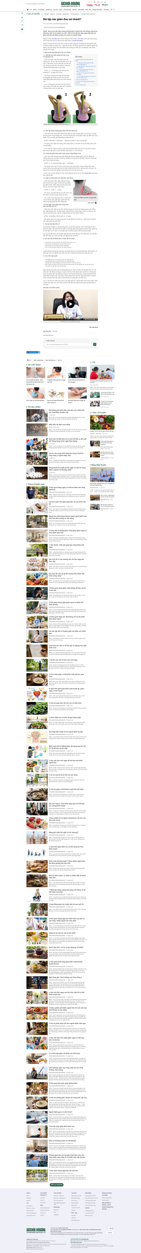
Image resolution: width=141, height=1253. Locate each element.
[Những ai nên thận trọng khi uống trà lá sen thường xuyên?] (95, 454)
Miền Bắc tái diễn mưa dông (59, 425)
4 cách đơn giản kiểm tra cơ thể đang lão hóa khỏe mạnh (66, 848)
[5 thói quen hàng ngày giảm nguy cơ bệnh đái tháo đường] (37, 607)
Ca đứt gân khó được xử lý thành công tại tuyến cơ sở (107, 393)
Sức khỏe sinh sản (89, 1213)
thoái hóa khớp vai (50, 360)
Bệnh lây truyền (88, 1215)
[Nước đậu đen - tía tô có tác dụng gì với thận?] (37, 952)
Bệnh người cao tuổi (76, 1195)
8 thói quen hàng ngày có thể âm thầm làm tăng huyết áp (67, 488)
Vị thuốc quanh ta (74, 14)
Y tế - (91, 385)
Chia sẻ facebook (33, 352)
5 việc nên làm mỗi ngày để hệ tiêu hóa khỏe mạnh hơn (66, 762)
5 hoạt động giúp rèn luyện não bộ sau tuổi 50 (66, 904)
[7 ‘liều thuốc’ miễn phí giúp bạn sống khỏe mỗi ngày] (37, 550)
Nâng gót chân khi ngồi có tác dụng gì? (63, 832)
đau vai (56, 38)
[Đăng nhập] (105, 2)
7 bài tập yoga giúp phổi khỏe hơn (61, 1126)
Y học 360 (55, 9)
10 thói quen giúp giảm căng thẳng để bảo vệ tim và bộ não (67, 589)
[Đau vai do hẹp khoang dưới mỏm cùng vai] (56, 393)
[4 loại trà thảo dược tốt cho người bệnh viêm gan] (37, 1028)
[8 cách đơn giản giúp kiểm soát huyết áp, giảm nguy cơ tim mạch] (37, 694)
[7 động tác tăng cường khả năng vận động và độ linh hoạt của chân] (37, 895)
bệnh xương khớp (38, 360)
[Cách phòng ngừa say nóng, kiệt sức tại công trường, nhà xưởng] (37, 1073)
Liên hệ (110, 1232)
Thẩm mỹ (73, 1217)
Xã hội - (51, 427)
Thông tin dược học (45, 1210)
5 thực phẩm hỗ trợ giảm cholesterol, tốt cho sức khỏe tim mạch (67, 819)
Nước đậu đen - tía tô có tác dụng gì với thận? (66, 947)
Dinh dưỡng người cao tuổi (91, 1198)
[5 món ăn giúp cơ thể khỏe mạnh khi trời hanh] (37, 794)
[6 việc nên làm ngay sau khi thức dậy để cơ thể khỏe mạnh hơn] (37, 997)
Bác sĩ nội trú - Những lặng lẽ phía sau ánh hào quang (107, 496)
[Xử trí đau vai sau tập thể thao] (35, 393)
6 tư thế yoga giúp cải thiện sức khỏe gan (64, 1053)
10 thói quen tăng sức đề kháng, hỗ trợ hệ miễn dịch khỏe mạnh (67, 618)
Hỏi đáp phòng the (89, 1210)
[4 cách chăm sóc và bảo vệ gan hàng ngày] (37, 722)
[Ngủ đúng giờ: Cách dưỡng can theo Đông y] (37, 982)
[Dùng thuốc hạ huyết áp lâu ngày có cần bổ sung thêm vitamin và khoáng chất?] (37, 473)
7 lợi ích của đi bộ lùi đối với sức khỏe (63, 775)
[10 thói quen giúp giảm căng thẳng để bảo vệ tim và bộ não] (37, 593)
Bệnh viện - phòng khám (63, 14)
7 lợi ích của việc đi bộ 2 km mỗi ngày (63, 660)
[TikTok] (89, 2)
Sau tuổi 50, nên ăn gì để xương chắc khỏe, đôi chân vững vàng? (66, 575)
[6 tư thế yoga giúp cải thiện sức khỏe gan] (37, 1058)
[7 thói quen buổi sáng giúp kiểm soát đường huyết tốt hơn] (37, 967)
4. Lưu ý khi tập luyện (80, 85)
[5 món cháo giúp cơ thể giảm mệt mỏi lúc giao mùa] (37, 679)
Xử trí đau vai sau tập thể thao (35, 400)
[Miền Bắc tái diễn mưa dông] (37, 429)
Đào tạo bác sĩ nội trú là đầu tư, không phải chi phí (107, 505)
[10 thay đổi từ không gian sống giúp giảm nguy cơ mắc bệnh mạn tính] (37, 535)
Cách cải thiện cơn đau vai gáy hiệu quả (85, 198)
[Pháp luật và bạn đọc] (97, 5)
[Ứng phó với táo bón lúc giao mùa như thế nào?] (102, 422)
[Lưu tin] (22, 25)
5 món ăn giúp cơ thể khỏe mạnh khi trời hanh (66, 789)
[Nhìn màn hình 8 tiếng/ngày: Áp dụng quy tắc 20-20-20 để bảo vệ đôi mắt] (37, 751)
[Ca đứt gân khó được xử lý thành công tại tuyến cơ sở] (95, 395)
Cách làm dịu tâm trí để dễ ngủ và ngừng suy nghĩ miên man (67, 647)
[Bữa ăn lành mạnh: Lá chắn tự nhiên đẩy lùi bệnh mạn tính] (37, 880)
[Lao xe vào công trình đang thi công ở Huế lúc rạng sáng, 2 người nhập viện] (37, 458)
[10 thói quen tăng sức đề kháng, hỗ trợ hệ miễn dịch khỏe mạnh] (37, 622)
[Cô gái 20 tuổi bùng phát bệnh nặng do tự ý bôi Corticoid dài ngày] (95, 404)
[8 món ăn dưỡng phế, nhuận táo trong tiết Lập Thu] (37, 1103)
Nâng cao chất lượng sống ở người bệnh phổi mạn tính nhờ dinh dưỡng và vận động (68, 517)
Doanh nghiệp (105, 1200)
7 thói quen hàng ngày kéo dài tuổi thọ (63, 1171)
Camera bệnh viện (30, 1215)
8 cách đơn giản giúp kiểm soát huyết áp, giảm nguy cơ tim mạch (66, 690)
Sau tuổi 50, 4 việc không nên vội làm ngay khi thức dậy (66, 560)
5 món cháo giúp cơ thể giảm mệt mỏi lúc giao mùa (66, 675)
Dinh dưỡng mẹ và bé (90, 1195)
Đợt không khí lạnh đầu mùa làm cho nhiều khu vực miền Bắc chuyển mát (66, 411)
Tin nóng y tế (29, 1205)
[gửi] (94, 344)
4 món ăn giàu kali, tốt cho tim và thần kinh (65, 703)
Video (55, 1212)
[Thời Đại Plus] (105, 5)
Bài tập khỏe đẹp (75, 1220)
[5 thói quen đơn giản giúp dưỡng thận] (37, 1088)
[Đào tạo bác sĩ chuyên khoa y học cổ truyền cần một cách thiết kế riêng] (102, 474)
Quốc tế (28, 1200)
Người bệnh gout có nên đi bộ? (60, 1112)
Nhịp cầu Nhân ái (106, 1202)
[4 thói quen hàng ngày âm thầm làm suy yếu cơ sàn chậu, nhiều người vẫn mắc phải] (37, 924)
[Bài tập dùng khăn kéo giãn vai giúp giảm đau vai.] (70, 106)
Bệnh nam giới (74, 1203)
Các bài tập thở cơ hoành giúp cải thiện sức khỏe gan (67, 632)
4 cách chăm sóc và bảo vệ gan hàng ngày (65, 717)
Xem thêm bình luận (48, 335)
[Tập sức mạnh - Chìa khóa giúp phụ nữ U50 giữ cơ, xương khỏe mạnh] (37, 809)
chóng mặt (87, 173)
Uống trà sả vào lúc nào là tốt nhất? (62, 933)
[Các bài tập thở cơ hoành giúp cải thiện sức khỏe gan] (37, 636)
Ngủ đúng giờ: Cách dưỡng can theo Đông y (65, 977)
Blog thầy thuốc (98, 465)
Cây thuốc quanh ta (58, 1200)
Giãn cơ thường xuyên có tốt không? (62, 1141)
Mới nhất (55, 331)
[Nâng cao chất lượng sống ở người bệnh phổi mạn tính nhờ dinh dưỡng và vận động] (37, 521)
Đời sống (104, 1209)
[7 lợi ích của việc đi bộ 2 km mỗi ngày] (37, 665)
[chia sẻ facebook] (22, 13)
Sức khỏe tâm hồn (75, 1207)
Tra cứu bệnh (41, 9)
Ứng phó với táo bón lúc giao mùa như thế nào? (102, 431)
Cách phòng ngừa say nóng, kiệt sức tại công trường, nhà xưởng (66, 1069)
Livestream (43, 1202)
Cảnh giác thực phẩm (90, 1203)
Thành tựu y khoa (30, 1208)
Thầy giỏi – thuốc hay (49, 14)
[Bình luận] (22, 29)
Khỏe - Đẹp (88, 9)
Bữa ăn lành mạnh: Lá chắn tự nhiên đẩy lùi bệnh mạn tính (67, 877)
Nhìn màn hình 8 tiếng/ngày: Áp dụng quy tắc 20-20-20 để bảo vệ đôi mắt (67, 747)
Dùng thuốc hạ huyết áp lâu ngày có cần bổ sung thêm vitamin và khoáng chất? (67, 469)
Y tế (31, 9)
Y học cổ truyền (67, 9)
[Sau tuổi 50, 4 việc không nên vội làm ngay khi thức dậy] (37, 564)
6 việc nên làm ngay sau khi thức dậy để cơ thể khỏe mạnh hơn (66, 993)
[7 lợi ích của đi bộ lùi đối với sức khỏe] (37, 780)
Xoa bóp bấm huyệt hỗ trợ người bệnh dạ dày (66, 732)
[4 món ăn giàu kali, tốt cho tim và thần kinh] (37, 708)
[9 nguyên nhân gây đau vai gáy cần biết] (56, 372)
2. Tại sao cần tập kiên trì (81, 79)
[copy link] (22, 21)
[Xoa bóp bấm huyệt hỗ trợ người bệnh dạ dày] (37, 737)
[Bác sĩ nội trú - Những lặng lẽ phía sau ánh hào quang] (95, 497)
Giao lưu (42, 1200)
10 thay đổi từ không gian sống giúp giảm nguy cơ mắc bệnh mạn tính (68, 532)
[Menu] (111, 9)
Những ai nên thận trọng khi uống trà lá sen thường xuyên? (107, 454)
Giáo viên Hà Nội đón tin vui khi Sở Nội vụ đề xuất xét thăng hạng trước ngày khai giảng (67, 440)
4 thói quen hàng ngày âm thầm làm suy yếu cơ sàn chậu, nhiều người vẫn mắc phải (67, 920)
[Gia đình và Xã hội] (89, 5)
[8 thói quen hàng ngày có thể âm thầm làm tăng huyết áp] (37, 492)
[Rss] (112, 1228)
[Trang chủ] (27, 9)
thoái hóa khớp (77, 40)
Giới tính (74, 9)
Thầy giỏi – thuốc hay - (96, 433)
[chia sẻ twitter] (22, 17)
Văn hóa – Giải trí (106, 1204)
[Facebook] (109, 1228)
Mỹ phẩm (73, 1215)
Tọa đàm (42, 1197)
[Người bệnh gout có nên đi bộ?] (37, 1117)
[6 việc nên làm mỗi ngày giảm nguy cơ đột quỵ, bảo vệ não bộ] (37, 1043)
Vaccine (42, 1215)
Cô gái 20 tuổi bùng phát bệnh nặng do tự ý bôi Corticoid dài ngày (107, 403)
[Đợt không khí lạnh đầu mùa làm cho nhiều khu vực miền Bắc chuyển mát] (37, 415)
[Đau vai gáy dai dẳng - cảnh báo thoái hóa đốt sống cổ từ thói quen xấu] (35, 372)
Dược (60, 9)
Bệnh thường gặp (75, 1198)
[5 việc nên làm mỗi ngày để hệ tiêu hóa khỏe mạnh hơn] (37, 765)
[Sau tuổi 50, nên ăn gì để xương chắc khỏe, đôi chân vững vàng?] (37, 579)
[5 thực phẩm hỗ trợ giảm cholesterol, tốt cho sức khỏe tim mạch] (37, 823)
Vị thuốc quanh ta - (106, 457)
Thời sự (35, 9)
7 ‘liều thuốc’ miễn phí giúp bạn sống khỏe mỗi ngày (66, 546)
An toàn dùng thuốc (45, 1207)
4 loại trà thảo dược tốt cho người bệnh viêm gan (67, 1023)
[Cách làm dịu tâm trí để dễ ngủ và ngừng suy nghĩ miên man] (37, 650)
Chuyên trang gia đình (107, 1207)
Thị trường (106, 9)
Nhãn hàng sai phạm (107, 1197)
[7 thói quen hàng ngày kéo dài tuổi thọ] (37, 1176)
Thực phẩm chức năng (90, 1205)
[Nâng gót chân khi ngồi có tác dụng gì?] (37, 837)
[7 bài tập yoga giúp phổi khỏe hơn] (37, 1131)
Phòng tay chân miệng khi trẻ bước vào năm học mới (101, 381)
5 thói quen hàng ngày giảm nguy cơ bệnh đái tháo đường (66, 603)
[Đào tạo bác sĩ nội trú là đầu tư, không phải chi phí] (95, 507)
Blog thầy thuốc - (94, 487)
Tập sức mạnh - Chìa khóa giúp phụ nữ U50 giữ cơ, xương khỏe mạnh (66, 805)
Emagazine (56, 1209)
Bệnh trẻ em (74, 1205)
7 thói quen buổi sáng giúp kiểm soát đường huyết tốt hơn (65, 963)
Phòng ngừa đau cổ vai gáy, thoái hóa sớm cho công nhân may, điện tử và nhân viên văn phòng (67, 1156)
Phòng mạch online (97, 9)
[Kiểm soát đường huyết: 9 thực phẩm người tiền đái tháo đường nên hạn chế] (37, 866)
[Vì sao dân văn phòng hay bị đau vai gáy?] (77, 372)
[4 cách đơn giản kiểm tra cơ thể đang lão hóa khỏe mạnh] (37, 852)
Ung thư (73, 1210)
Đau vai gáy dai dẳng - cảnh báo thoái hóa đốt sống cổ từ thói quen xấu (35, 382)
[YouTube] (94, 2)
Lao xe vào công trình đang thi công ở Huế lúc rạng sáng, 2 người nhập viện (66, 454)
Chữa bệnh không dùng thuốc (88, 14)
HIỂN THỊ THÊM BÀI (57, 1185)
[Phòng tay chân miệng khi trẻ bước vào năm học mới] (102, 372)
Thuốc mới (42, 1212)
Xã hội (27, 1195)
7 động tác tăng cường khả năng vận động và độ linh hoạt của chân (67, 891)
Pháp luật (28, 1198)
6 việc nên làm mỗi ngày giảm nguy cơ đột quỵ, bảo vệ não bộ (66, 1039)
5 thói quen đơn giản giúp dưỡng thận (63, 1083)
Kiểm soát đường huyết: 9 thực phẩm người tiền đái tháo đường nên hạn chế (67, 862)
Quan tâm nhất (47, 331)
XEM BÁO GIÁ (85, 1239)
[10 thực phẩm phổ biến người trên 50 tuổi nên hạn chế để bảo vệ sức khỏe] (37, 1013)
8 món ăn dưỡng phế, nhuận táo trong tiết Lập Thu (68, 1098)
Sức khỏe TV (49, 9)
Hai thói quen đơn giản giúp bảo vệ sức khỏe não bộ (67, 503)
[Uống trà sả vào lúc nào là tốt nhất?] (37, 938)
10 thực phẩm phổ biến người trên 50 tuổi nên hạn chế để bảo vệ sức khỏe (68, 1009)
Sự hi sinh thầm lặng (31, 1213)
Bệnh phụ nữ (74, 1200)
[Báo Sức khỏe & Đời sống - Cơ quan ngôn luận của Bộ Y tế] (70, 4)
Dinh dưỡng (81, 9)
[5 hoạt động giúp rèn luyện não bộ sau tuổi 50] (37, 909)
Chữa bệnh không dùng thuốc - (57, 492)
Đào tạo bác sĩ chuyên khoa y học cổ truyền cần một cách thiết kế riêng (102, 484)
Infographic (56, 1214)
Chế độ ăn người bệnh (90, 1200)
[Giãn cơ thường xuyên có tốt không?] (37, 1146)
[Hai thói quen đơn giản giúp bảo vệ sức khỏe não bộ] (37, 507)
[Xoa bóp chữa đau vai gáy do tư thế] (77, 393)
